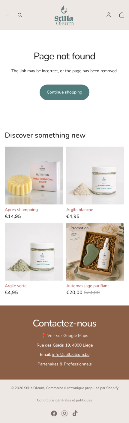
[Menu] (7, 15)
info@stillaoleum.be (70, 354)
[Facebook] (54, 413)
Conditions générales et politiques (64, 400)
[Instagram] (64, 413)
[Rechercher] (19, 15)
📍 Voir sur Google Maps (64, 335)
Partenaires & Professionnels (65, 364)
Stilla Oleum (34, 388)
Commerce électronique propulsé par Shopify (82, 388)
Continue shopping (64, 92)
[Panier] (121, 15)
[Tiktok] (75, 413)
